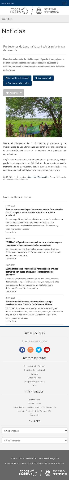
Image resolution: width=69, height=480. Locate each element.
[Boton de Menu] (64, 3)
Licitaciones (34, 399)
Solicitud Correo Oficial (34, 370)
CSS (45, 463)
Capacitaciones (34, 403)
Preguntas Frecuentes (35, 381)
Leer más (10, 232)
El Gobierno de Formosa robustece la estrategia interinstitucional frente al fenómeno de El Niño (29, 303)
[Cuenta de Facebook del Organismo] (22, 350)
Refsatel (34, 374)
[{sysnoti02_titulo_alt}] (34, 132)
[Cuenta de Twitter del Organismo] (39, 350)
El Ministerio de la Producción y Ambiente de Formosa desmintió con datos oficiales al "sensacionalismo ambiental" (32, 271)
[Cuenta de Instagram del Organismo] (30, 350)
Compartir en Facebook (18, 78)
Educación (34, 415)
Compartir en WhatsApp (18, 83)
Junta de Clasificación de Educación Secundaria (34, 407)
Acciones (14, 92)
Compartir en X (44, 78)
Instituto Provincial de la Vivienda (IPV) (34, 411)
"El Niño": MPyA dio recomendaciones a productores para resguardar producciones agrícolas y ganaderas (34, 243)
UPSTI (34, 385)
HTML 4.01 (53, 463)
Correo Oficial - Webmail (35, 366)
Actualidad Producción (38, 177)
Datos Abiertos (34, 378)
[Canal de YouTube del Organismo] (47, 350)
